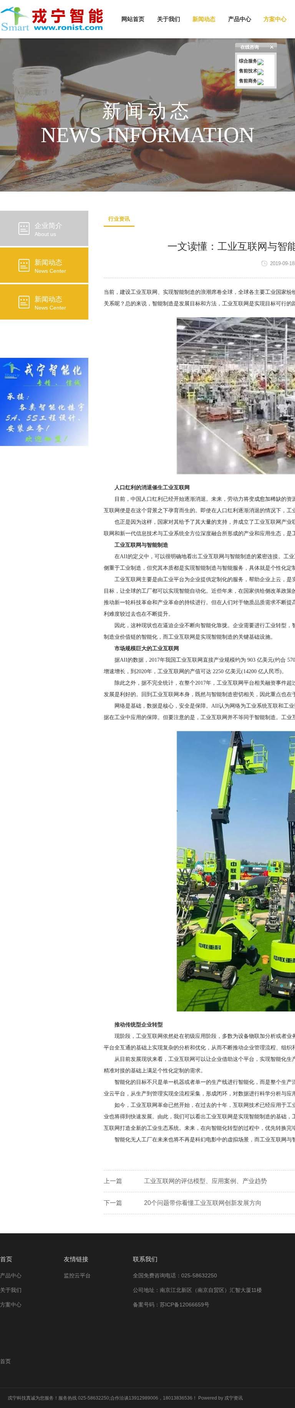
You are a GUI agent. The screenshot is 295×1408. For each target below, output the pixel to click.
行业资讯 (119, 219)
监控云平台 (77, 1275)
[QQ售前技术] (260, 71)
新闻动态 (203, 19)
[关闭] (272, 47)
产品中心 (239, 19)
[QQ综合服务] (260, 61)
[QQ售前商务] (260, 81)
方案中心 (275, 19)
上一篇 (113, 1181)
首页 (5, 1361)
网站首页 (132, 19)
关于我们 (168, 19)
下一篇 (113, 1203)
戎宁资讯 (233, 1398)
